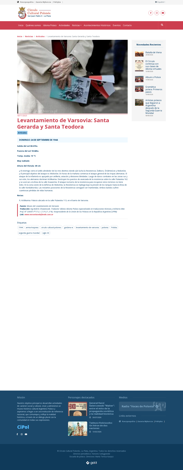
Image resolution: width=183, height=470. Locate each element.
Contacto (127, 25)
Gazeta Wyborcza (43, 2)
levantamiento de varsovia (87, 227)
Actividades (64, 25)
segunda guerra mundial (29, 233)
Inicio (20, 25)
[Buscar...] (162, 25)
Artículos (22, 132)
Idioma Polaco (50, 25)
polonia (105, 227)
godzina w (68, 227)
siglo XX (45, 233)
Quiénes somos (33, 25)
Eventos (117, 25)
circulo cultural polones (51, 227)
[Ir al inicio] (35, 12)
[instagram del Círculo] (156, 13)
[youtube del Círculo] (162, 13)
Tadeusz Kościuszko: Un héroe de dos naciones (101, 425)
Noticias (76, 25)
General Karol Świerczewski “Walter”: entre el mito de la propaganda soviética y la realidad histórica (102, 408)
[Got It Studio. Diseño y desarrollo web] (91, 462)
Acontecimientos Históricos (97, 25)
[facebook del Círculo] (150, 13)
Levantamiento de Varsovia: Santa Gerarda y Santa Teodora (63, 123)
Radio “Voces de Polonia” (139, 406)
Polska (114, 227)
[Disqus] (72, 276)
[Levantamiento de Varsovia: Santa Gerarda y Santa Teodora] (72, 76)
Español (161, 2)
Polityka (57, 2)
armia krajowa (32, 227)
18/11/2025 (22, 115)
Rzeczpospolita (26, 2)
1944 (21, 227)
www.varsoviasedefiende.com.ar (39, 214)
